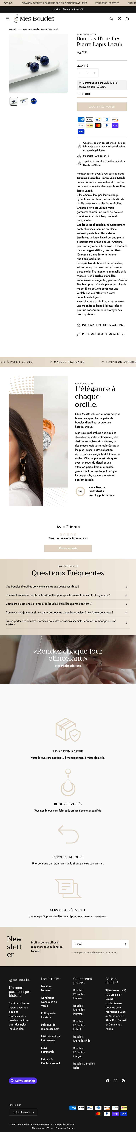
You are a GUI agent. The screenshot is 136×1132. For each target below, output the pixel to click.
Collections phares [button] (82, 981)
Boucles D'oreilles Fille (81, 1039)
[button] (7, 19)
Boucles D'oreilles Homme (78, 1010)
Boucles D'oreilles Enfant (78, 1025)
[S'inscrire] (125, 944)
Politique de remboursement (50, 1027)
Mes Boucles (23, 1124)
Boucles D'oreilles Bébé (84, 1066)
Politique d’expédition (63, 1124)
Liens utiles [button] (50, 979)
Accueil (12, 29)
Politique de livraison (48, 1015)
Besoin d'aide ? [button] (112, 981)
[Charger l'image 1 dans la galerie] (14, 101)
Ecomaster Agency (65, 1128)
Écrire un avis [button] (68, 548)
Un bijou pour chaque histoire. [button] (19, 992)
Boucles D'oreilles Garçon (78, 1052)
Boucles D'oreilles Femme (78, 994)
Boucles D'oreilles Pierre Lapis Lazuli (40, 29)
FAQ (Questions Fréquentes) (50, 1038)
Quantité (82, 65)
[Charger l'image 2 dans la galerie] (24, 101)
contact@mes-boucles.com (113, 1005)
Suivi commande (47, 1050)
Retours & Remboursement (50, 1061)
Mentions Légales (46, 988)
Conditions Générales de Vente (49, 1002)
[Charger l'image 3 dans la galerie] (34, 101)
